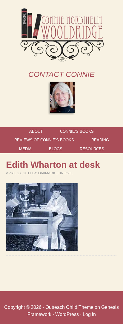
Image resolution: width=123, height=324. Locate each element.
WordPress (67, 314)
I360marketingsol (55, 173)
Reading (100, 140)
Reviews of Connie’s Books (44, 140)
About (36, 131)
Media (25, 149)
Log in (89, 314)
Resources (92, 149)
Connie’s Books (77, 131)
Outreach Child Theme (69, 307)
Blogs (55, 149)
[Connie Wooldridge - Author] (61, 59)
